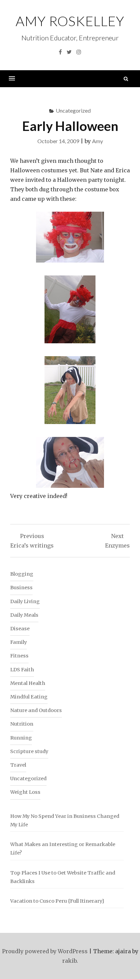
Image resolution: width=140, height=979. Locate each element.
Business (21, 587)
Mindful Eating (29, 697)
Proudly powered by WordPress (45, 951)
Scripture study (29, 751)
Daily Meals (24, 615)
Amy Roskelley (70, 21)
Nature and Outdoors (36, 710)
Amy (97, 141)
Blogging (21, 574)
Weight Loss (25, 792)
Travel (18, 765)
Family (18, 642)
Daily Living (25, 601)
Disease (20, 629)
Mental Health (27, 683)
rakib (69, 960)
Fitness (19, 656)
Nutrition (21, 724)
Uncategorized (73, 110)
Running (21, 738)
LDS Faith (22, 670)
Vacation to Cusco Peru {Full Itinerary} (57, 901)
